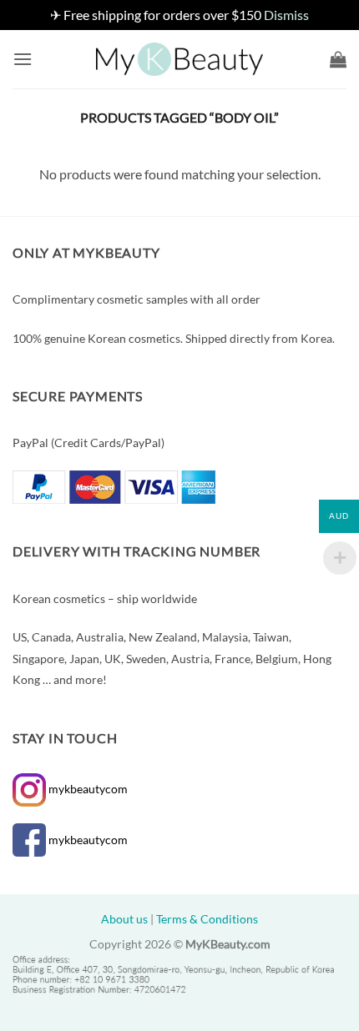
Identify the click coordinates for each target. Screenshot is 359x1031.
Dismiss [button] (286, 15)
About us (124, 919)
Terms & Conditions (207, 919)
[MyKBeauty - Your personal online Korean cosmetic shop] (179, 59)
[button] (23, 58)
